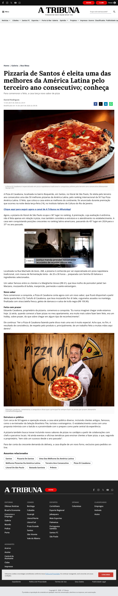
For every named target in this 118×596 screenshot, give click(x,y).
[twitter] (101, 104)
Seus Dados (79, 582)
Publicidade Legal (99, 582)
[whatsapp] (111, 104)
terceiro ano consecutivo (57, 463)
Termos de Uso (60, 582)
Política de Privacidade (52, 574)
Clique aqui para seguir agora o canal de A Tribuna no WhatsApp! (37, 209)
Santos (9, 458)
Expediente (16, 582)
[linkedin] (106, 104)
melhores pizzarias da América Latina (23, 463)
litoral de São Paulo (15, 467)
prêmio (53, 467)
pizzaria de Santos (25, 458)
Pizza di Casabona (82, 463)
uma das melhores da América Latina (56, 458)
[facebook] (95, 104)
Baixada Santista (37, 467)
